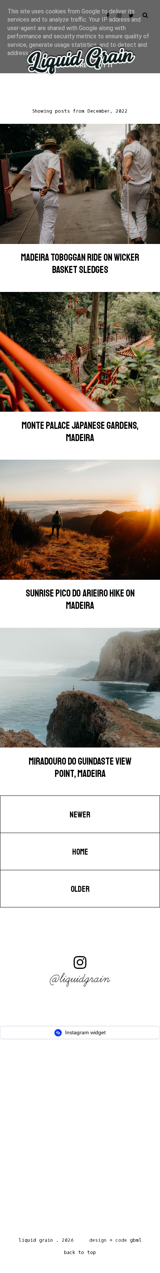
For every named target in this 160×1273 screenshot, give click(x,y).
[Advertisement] (80, 1140)
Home (80, 852)
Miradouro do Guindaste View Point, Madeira (80, 767)
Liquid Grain (36, 1240)
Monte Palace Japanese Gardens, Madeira (80, 431)
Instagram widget (85, 1032)
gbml (136, 1240)
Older (80, 889)
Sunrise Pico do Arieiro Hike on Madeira (80, 599)
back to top (80, 1252)
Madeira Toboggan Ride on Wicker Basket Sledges (80, 263)
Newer (80, 815)
